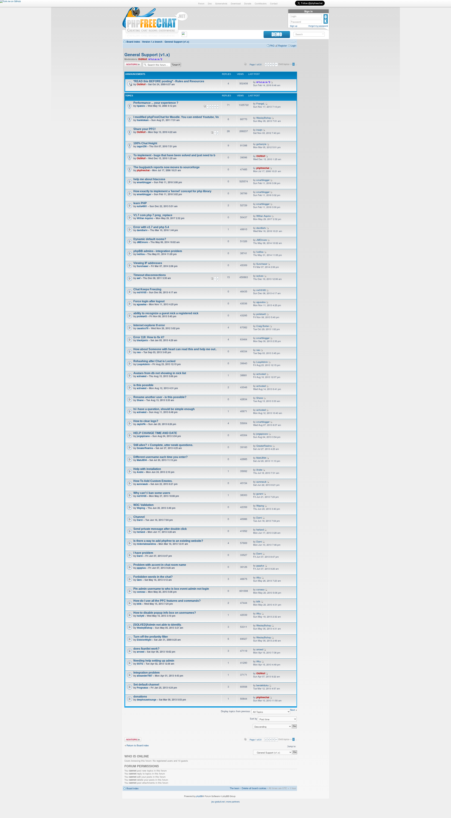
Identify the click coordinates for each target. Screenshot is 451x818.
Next (292, 710)
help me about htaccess (149, 179)
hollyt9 (140, 615)
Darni (140, 520)
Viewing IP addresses (147, 263)
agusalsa (141, 304)
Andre (140, 472)
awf (138, 278)
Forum (201, 3)
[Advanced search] (323, 34)
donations (140, 696)
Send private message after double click (160, 528)
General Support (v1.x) (177, 41)
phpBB (199, 796)
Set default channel (146, 684)
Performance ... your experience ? (155, 102)
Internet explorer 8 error (149, 325)
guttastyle (261, 144)
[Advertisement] (313, 94)
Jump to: (291, 746)
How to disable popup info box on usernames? (164, 612)
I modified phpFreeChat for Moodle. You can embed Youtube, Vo (176, 117)
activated (141, 376)
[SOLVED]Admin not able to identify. (157, 624)
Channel (139, 516)
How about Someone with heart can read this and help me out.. (175, 349)
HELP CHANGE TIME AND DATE (155, 433)
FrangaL (260, 103)
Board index (133, 41)
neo (139, 352)
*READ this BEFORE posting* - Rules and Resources (168, 81)
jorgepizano (143, 436)
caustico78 (142, 328)
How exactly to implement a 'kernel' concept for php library (172, 191)
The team (234, 788)
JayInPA (141, 424)
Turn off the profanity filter (150, 636)
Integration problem (146, 672)
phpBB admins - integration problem (157, 251)
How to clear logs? (145, 421)
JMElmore (142, 242)
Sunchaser (142, 266)
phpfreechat (143, 170)
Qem (139, 579)
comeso (141, 591)
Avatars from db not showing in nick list (159, 373)
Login (293, 45)
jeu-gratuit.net (218, 801)
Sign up (293, 26)
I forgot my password (318, 26)
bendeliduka (262, 685)
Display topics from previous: (236, 711)
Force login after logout (149, 301)
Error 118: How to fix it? (148, 337)
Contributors (261, 3)
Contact (273, 3)
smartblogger (144, 182)
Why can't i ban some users (151, 492)
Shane (140, 400)
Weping (141, 508)
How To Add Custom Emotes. (152, 480)
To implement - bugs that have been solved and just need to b (174, 155)
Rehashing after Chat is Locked (154, 361)
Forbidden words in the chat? (153, 576)
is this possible (143, 385)
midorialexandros (146, 544)
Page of (256, 64)
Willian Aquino (145, 218)
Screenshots (221, 3)
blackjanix (142, 340)
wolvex (260, 275)
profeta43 (142, 316)
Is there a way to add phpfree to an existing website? (168, 540)
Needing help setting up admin (153, 660)
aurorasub (142, 484)
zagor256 (142, 146)
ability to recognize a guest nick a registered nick (165, 313)
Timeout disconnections (149, 275)
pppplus (141, 567)
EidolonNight (144, 639)
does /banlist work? (146, 648)
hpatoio (141, 105)
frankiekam (143, 120)
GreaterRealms (145, 448)
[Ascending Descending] (210, 726)
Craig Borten (262, 326)
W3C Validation (143, 504)
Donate (247, 3)
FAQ (272, 45)
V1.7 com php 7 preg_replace (152, 215)
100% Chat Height (145, 143)
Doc (210, 3)
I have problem (143, 552)
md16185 (141, 292)
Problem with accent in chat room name (159, 564)
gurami (259, 493)
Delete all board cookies (254, 788)
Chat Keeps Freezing (147, 289)
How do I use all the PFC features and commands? (167, 600)
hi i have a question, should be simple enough (164, 409)
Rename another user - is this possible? (159, 397)
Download (236, 3)
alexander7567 (144, 675)
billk (139, 603)
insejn (259, 129)
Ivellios (141, 254)
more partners (233, 801)
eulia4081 (142, 206)
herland (141, 532)
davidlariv (142, 230)
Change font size (293, 41)
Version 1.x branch (152, 41)
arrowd (140, 651)
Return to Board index (137, 745)
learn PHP (140, 203)
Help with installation (147, 468)
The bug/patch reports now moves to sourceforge (166, 167)
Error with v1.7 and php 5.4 (151, 227)
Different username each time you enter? (160, 457)
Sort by (254, 718)
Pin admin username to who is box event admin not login (171, 588)
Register (282, 45)
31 (276, 64)
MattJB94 (142, 460)
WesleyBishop (263, 117)
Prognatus (142, 687)
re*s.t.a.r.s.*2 (155, 59)
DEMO (276, 34)
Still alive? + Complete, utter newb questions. (163, 445)
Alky (258, 577)
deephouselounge (146, 699)
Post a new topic (132, 64)
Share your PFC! (144, 129)
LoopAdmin (143, 364)
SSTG (140, 663)
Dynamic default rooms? (149, 239)
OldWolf (142, 59)
